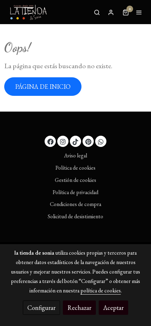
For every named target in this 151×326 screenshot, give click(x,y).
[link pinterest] (88, 141)
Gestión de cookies (75, 180)
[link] (28, 12)
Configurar (41, 308)
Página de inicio (43, 87)
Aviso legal (75, 155)
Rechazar (79, 308)
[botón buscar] (97, 12)
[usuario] (111, 12)
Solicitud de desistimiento (75, 216)
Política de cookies (75, 167)
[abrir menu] (139, 12)
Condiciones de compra (75, 204)
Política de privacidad (75, 192)
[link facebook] (51, 141)
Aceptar (113, 308)
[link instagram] (62, 141)
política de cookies (100, 290)
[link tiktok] (75, 141)
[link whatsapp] (100, 141)
